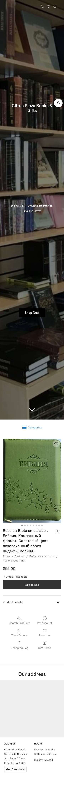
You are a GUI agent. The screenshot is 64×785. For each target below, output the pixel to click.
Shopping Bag (19, 648)
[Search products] (58, 103)
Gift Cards (44, 648)
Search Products (19, 623)
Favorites (44, 635)
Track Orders (19, 635)
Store (6, 556)
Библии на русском (41, 556)
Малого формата (14, 560)
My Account (44, 623)
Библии (20, 556)
